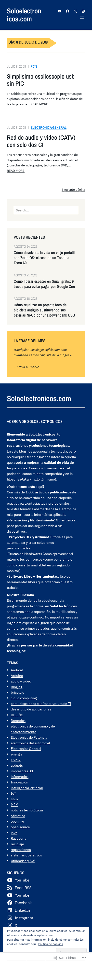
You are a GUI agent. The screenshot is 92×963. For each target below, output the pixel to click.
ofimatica (18, 815)
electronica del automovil (30, 743)
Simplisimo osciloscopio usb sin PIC (41, 80)
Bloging (16, 686)
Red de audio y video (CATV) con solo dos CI (41, 141)
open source (20, 827)
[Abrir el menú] (82, 18)
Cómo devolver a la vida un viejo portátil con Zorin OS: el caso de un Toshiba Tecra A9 (44, 257)
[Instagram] (83, 11)
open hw (17, 821)
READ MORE (39, 104)
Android (17, 670)
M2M (14, 804)
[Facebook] (67, 11)
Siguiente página (73, 189)
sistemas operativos (26, 855)
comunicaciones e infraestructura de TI (41, 703)
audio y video (21, 681)
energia (16, 754)
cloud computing (24, 698)
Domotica (18, 720)
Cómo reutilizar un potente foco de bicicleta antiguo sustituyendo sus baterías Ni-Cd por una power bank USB (44, 310)
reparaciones (21, 849)
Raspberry (18, 838)
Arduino (17, 675)
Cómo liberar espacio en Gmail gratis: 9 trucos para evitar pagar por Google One (44, 284)
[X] (75, 11)
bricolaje (17, 692)
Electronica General (48, 127)
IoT (13, 793)
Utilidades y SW (23, 860)
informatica (19, 776)
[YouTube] (60, 11)
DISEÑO (17, 715)
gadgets (17, 765)
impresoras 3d (22, 771)
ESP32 (16, 759)
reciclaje (17, 844)
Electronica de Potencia (29, 737)
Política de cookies (50, 944)
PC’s (34, 66)
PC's (14, 832)
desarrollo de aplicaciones (31, 709)
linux (14, 799)
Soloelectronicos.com (24, 15)
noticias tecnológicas (27, 810)
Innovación (19, 782)
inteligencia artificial (27, 787)
